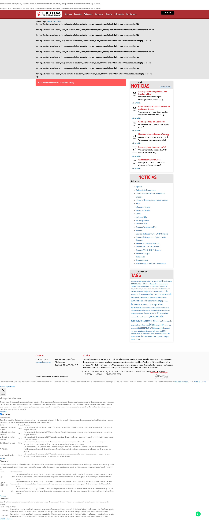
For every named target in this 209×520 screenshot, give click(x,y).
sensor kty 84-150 (161, 331)
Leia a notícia (136, 103)
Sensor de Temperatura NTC (146, 227)
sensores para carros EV (155, 289)
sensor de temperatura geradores (141, 281)
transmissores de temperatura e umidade (145, 291)
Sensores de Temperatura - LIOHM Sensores (152, 234)
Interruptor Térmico (143, 207)
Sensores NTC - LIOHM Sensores (147, 246)
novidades (141, 286)
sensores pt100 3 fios (145, 327)
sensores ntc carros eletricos (152, 286)
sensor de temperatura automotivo (152, 308)
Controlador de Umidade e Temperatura (150, 193)
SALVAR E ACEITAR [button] (6, 519)
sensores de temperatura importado (144, 331)
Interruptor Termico (143, 210)
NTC (162, 325)
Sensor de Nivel (141, 224)
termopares (136, 307)
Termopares (140, 257)
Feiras (138, 203)
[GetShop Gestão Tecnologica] (163, 376)
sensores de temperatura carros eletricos (154, 298)
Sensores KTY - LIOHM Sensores (147, 243)
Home (49, 21)
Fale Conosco (131, 14)
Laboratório (119, 14)
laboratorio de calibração (141, 300)
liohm (152, 324)
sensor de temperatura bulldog (140, 317)
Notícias (57, 21)
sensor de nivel (157, 281)
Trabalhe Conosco (113, 374)
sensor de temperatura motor (140, 325)
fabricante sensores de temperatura (147, 304)
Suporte (109, 14)
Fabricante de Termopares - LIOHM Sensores (152, 200)
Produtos (78, 14)
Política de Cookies (200, 382)
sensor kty (158, 325)
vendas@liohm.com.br (44, 362)
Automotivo (160, 310)
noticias (165, 301)
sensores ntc (150, 320)
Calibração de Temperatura (146, 190)
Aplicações (88, 14)
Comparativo (166, 289)
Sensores (139, 230)
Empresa (68, 14)
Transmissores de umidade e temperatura (151, 263)
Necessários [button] (3, 412)
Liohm (138, 213)
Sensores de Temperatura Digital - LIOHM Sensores (151, 238)
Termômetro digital (143, 253)
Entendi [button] (12, 386)
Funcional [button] (3, 496)
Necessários (6, 414)
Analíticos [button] (3, 459)
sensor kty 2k (159, 328)
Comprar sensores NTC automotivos (156, 313)
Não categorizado (142, 220)
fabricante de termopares (152, 336)
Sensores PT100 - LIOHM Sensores (148, 250)
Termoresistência (142, 260)
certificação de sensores (155, 284)
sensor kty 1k (160, 321)
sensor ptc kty (168, 321)
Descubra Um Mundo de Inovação (97, 371)
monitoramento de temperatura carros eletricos (145, 334)
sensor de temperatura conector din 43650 (144, 310)
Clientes (162, 371)
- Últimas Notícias (165, 87)
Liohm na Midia (141, 217)
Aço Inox (139, 187)
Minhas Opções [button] (5, 386)
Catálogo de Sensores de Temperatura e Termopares (134, 371)
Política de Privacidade (181, 382)
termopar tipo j (157, 301)
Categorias (99, 14)
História (144, 284)
